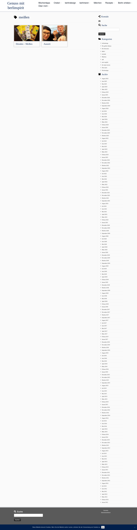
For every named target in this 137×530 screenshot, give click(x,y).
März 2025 (104, 89)
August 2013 (105, 450)
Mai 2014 (104, 426)
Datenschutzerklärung (106, 512)
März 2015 (104, 399)
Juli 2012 (104, 486)
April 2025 (104, 86)
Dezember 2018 (106, 285)
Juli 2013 (104, 453)
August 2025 (105, 78)
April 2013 (104, 461)
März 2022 (104, 184)
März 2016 (104, 366)
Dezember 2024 (106, 97)
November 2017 (106, 312)
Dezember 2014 (106, 407)
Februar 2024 (105, 124)
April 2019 (104, 277)
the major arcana (106, 65)
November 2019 (106, 258)
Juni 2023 (104, 143)
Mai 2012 (104, 491)
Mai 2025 (104, 84)
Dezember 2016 (106, 342)
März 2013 (104, 464)
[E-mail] (100, 21)
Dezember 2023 (106, 130)
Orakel (57, 2)
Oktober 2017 (105, 315)
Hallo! (103, 51)
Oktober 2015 (105, 380)
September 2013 (106, 448)
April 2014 (104, 429)
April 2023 (104, 149)
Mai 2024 (104, 116)
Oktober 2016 (105, 347)
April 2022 (104, 181)
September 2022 (106, 168)
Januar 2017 (105, 339)
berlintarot (84, 2)
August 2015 (105, 385)
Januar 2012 (105, 502)
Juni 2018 (104, 296)
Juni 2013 (104, 456)
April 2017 (104, 331)
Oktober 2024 (105, 103)
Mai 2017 (104, 328)
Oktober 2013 (105, 445)
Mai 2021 (104, 211)
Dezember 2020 (106, 225)
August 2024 (105, 108)
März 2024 (104, 122)
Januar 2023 (105, 157)
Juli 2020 (104, 239)
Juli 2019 (104, 268)
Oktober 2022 (105, 165)
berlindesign (70, 2)
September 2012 (106, 480)
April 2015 (104, 396)
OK (103, 527)
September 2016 (106, 350)
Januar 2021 (105, 222)
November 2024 (106, 100)
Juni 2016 (104, 358)
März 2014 (104, 431)
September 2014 (106, 415)
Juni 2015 (104, 391)
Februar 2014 (105, 434)
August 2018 (105, 293)
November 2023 (106, 133)
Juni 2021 (104, 209)
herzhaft (104, 54)
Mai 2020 (104, 244)
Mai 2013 (104, 459)
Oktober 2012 (105, 478)
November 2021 (106, 195)
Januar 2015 (105, 404)
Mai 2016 (104, 361)
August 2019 (105, 266)
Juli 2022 (104, 173)
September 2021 (106, 200)
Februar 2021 (105, 220)
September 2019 (106, 263)
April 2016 (104, 363)
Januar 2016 (105, 372)
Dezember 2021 (106, 192)
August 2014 (105, 418)
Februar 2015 (105, 402)
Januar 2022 (105, 190)
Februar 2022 (105, 187)
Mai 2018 (104, 298)
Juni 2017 (104, 325)
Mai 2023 (104, 146)
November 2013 (106, 442)
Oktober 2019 (105, 260)
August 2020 (105, 236)
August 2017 (105, 320)
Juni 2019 (104, 271)
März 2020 (104, 249)
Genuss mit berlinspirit (15, 5)
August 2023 (105, 138)
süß (103, 59)
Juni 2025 (104, 81)
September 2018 (106, 290)
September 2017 (106, 317)
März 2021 (104, 217)
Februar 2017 (105, 336)
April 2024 (104, 119)
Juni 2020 (104, 241)
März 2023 (104, 152)
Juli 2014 (104, 421)
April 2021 (104, 214)
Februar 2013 (105, 467)
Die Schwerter (105, 48)
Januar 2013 (105, 469)
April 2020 (104, 247)
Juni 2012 (104, 488)
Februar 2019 (105, 279)
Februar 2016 (105, 369)
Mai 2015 (104, 393)
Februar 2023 (105, 154)
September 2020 (106, 233)
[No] (135, 527)
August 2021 (105, 203)
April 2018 (104, 301)
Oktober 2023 (105, 135)
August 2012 (105, 483)
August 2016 (105, 353)
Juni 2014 (104, 423)
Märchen (98, 2)
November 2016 (106, 344)
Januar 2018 (105, 306)
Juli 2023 (104, 141)
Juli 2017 (104, 323)
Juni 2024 (104, 114)
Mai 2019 (104, 274)
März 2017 (104, 334)
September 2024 (106, 105)
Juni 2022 (104, 176)
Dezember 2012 (106, 472)
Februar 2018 (105, 304)
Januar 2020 (105, 252)
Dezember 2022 (106, 160)
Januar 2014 (105, 437)
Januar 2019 (105, 282)
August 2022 (105, 171)
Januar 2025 (105, 95)
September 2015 (106, 382)
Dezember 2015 (106, 374)
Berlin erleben (124, 2)
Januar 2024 (105, 127)
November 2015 (106, 377)
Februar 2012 (105, 499)
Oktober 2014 (105, 412)
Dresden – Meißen (24, 44)
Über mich (43, 5)
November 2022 (106, 162)
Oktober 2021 (105, 198)
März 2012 (104, 497)
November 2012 (106, 475)
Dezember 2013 (106, 440)
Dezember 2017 (106, 309)
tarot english (105, 62)
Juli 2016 (104, 355)
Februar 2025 (105, 92)
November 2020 (106, 228)
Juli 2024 (104, 111)
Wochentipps (44, 2)
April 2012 (104, 494)
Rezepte (109, 2)
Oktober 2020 (105, 230)
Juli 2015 (104, 388)
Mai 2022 (104, 179)
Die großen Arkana (106, 46)
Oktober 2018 (105, 287)
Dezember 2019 (106, 255)
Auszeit (47, 44)
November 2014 (106, 410)
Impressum (105, 510)
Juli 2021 (104, 206)
